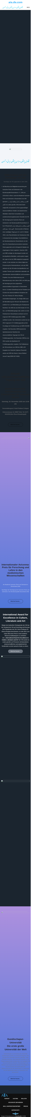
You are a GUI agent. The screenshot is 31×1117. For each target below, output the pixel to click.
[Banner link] (15, 717)
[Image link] (15, 151)
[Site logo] (15, 2)
